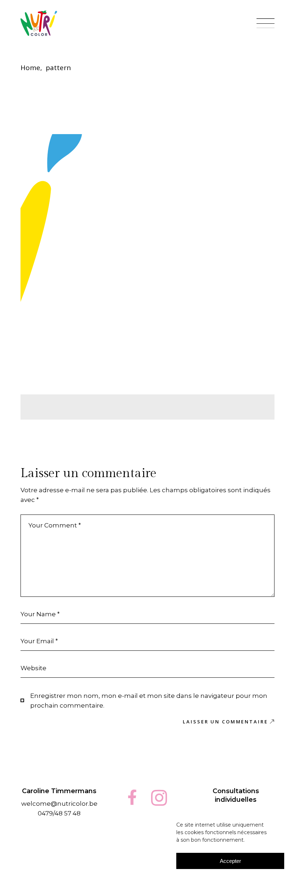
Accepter (230, 861)
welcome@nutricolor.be (59, 803)
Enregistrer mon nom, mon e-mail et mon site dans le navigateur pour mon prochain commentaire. (148, 700)
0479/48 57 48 (59, 813)
